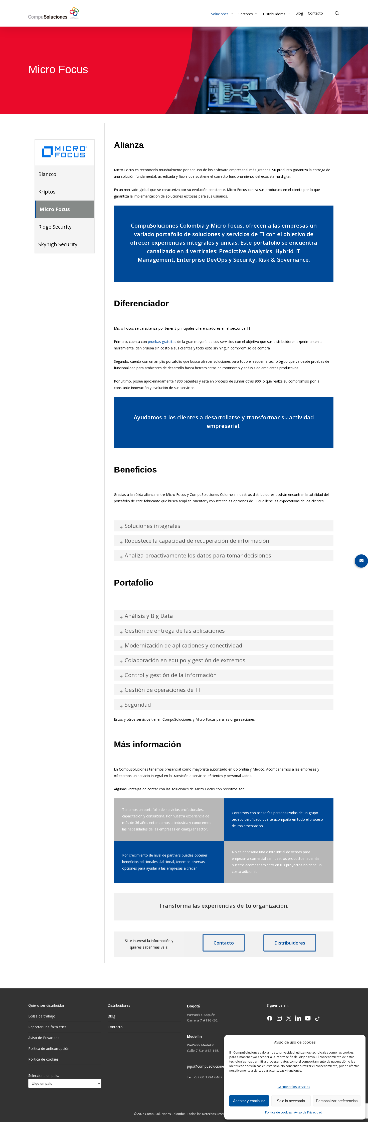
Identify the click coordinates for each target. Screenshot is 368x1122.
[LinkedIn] (298, 1019)
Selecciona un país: (43, 1075)
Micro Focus (55, 209)
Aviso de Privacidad (308, 1112)
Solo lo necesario (291, 1101)
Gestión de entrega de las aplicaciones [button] (175, 630)
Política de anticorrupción (48, 1048)
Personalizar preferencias (337, 1101)
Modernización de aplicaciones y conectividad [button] (183, 645)
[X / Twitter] (289, 1019)
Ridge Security (55, 226)
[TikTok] (317, 1019)
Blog (111, 1016)
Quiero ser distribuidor (46, 1005)
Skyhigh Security (57, 244)
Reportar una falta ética (47, 1026)
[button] (224, 943)
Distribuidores (119, 1005)
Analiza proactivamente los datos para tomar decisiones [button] (198, 555)
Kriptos (47, 191)
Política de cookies (278, 1112)
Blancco (47, 174)
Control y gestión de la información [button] (171, 675)
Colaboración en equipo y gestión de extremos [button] (185, 660)
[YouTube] (308, 1019)
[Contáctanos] (361, 561)
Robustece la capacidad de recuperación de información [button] (197, 540)
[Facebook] (270, 1019)
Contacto (115, 1026)
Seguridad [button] (138, 704)
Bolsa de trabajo (41, 1016)
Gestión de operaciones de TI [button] (162, 689)
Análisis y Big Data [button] (149, 615)
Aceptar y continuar (249, 1101)
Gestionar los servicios (294, 1087)
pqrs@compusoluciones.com (210, 1066)
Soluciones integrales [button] (152, 525)
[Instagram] (279, 1019)
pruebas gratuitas (162, 341)
